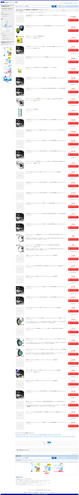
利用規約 (29, 492)
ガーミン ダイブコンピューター (32, 434)
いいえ (40, 449)
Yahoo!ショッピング (7, 39)
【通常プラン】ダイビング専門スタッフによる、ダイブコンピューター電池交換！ (42, 276)
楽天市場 (5, 35)
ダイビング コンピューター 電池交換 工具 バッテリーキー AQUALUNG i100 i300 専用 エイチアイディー (46, 234)
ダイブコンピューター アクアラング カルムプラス (52, 436)
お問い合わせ (52, 492)
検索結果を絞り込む (62, 6)
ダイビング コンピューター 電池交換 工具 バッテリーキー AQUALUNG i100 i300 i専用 (42, 244)
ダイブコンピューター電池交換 (32, 109)
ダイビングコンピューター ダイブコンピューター (34, 436)
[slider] (1, 27)
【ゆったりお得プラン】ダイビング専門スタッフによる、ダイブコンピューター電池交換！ (43, 171)
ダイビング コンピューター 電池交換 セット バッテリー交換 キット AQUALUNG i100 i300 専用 (44, 98)
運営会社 (25, 492)
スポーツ (5, 16)
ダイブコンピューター (7, 10)
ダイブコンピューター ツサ (20, 436)
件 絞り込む (7, 30)
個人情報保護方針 (36, 492)
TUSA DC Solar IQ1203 (43, 434)
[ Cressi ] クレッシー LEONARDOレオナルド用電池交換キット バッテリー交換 (41, 67)
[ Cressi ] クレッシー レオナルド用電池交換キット (35, 36)
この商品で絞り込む (73, 84)
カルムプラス (50, 434)
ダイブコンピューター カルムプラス (68, 436)
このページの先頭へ (74, 453)
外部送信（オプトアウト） (44, 492)
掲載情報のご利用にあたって (21, 479)
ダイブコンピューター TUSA (21, 434)
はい (33, 449)
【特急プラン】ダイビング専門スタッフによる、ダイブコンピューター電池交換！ (42, 255)
